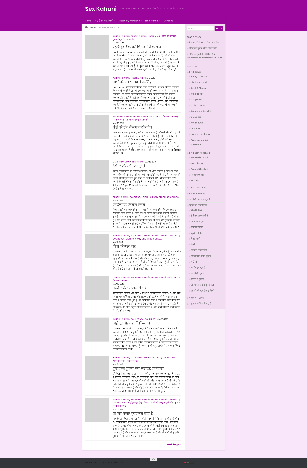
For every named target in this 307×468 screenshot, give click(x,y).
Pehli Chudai (197, 174)
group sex (196, 117)
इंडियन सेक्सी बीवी (200, 215)
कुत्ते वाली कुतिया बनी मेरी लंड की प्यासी (138, 369)
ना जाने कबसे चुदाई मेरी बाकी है (133, 414)
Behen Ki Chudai (199, 157)
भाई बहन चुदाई (198, 267)
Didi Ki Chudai (155, 116)
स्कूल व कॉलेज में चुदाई (200, 303)
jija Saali (197, 144)
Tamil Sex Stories (198, 187)
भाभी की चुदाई (119, 361)
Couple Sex (135, 197)
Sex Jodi (195, 180)
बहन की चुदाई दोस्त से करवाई (203, 48)
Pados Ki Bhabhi (199, 169)
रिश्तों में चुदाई (118, 119)
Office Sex (196, 128)
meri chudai (197, 122)
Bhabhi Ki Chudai (121, 116)
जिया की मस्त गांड (124, 246)
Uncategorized (197, 193)
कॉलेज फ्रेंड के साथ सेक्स (129, 205)
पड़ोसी (194, 262)
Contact (168, 20)
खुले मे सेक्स (197, 233)
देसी (193, 244)
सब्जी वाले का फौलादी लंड (129, 288)
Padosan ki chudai (200, 134)
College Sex (172, 235)
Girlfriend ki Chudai (169, 197)
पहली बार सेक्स (196, 297)
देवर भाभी (195, 238)
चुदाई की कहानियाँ (104, 20)
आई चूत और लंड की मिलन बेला (133, 323)
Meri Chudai (197, 163)
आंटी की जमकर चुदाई (199, 199)
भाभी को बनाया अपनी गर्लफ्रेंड (132, 82)
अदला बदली (197, 210)
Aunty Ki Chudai (121, 36)
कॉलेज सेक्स (197, 227)
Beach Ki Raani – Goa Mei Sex (204, 42)
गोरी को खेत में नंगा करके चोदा (132, 127)
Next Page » (174, 444)
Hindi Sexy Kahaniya (129, 20)
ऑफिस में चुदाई (198, 221)
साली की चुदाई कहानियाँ (137, 119)
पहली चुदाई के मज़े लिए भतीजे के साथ (137, 47)
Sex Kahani (100, 9)
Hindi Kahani (151, 20)
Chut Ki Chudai (138, 36)
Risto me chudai (199, 140)
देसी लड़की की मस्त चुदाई (129, 166)
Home (88, 20)
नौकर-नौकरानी (199, 250)
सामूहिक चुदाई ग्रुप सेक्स (137, 402)
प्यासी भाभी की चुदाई (201, 256)
